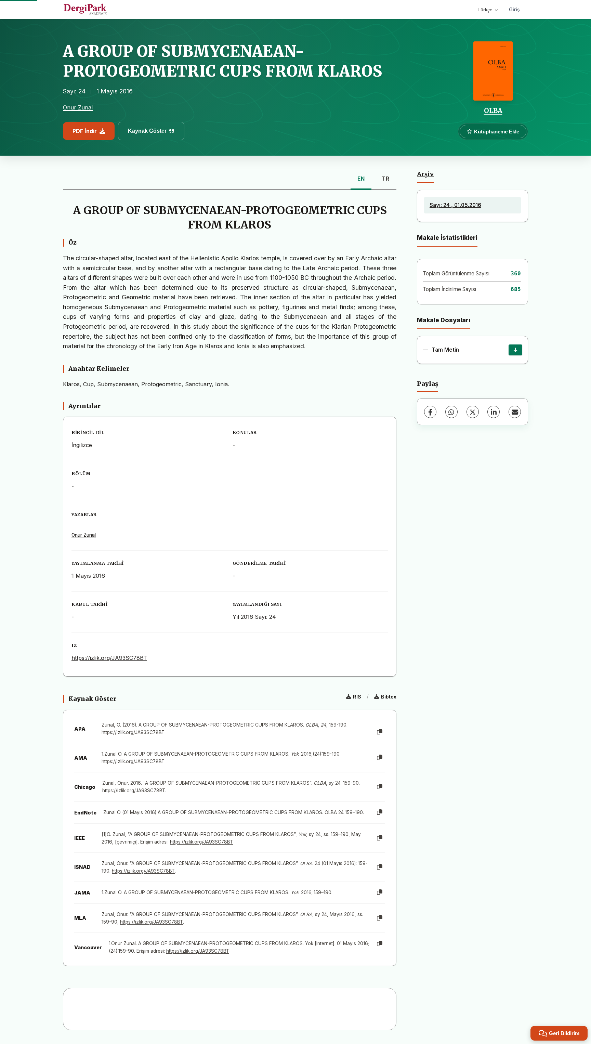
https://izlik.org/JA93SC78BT (109, 657)
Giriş (514, 9)
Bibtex (388, 697)
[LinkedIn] (493, 412)
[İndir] (515, 349)
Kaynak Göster (147, 131)
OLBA (493, 110)
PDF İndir (85, 131)
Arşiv (425, 174)
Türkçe (484, 9)
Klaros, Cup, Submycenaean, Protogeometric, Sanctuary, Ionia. (146, 384)
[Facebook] (430, 412)
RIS (357, 697)
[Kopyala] (379, 732)
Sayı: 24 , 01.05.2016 (455, 205)
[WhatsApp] (451, 412)
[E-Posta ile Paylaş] (515, 412)
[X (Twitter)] (473, 412)
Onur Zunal (78, 107)
